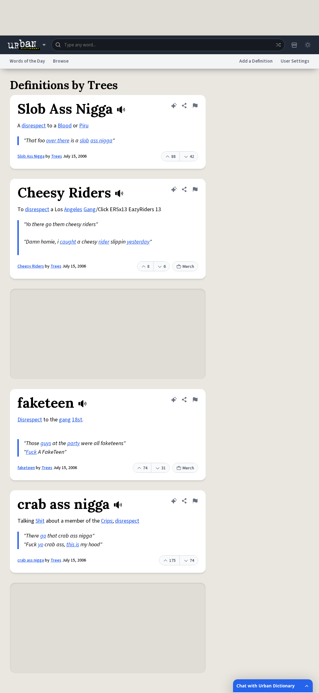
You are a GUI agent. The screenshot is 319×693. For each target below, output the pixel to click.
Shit (40, 521)
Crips (106, 521)
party (73, 443)
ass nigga (101, 141)
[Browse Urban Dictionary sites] (27, 44)
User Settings (295, 61)
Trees (56, 156)
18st (77, 420)
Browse (61, 61)
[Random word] (278, 45)
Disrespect (29, 420)
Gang (89, 209)
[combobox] (168, 45)
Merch (188, 266)
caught (68, 242)
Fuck (31, 452)
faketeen (26, 468)
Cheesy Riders (30, 266)
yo (40, 544)
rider (103, 242)
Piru (83, 126)
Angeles (73, 209)
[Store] (294, 44)
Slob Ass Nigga (31, 156)
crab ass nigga (30, 560)
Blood (65, 126)
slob (84, 141)
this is (72, 544)
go (43, 536)
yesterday (138, 242)
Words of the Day (27, 61)
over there (57, 141)
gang (65, 420)
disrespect (33, 126)
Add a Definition (256, 61)
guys (45, 443)
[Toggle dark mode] (307, 44)
